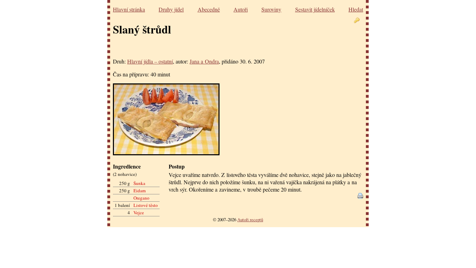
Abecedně (209, 9)
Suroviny (271, 9)
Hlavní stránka (129, 9)
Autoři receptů (250, 219)
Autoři (240, 9)
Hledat (355, 9)
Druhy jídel (171, 9)
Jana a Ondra (204, 61)
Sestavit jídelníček (315, 9)
